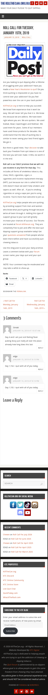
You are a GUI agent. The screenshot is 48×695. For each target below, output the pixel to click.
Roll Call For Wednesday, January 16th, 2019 (36, 304)
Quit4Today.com (10, 593)
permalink (21, 291)
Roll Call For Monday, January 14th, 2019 (10, 304)
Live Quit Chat (9, 588)
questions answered (17, 235)
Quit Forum (12, 664)
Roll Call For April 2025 (23, 543)
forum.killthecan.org (25, 224)
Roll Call (26, 37)
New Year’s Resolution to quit (23, 89)
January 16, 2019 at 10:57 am (26, 331)
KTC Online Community (13, 580)
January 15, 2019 (12, 37)
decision (33, 147)
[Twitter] (37, 3)
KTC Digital (34, 650)
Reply (40, 348)
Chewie (6, 534)
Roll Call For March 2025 (22, 551)
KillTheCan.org (9, 105)
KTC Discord (8, 576)
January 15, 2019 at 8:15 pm (26, 359)
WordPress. (34, 685)
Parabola (23, 685)
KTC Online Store (10, 584)
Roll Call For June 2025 (21, 539)
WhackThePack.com (12, 597)
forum (36, 251)
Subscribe (10, 631)
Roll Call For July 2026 (22, 534)
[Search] (41, 484)
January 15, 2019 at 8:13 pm (26, 381)
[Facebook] (32, 3)
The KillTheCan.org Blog (17, 3)
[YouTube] (45, 3)
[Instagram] (41, 3)
